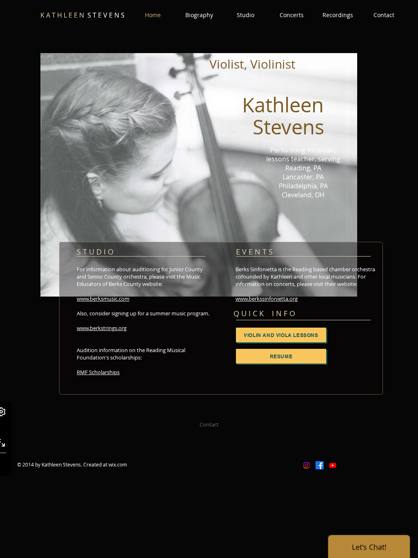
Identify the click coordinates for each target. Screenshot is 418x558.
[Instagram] (306, 465)
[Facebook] (320, 465)
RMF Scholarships (98, 372)
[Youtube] (333, 465)
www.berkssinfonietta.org (267, 298)
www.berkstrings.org (102, 328)
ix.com (119, 464)
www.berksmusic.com (103, 298)
